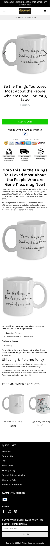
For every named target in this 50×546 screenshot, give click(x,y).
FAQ (3, 461)
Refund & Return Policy (13, 475)
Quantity (25, 105)
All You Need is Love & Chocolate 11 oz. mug (13, 423)
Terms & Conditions (12, 484)
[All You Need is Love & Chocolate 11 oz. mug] (13, 403)
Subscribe (25, 534)
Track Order (7, 465)
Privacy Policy (8, 470)
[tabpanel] (25, 53)
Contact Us (7, 456)
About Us (6, 451)
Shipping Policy (9, 480)
